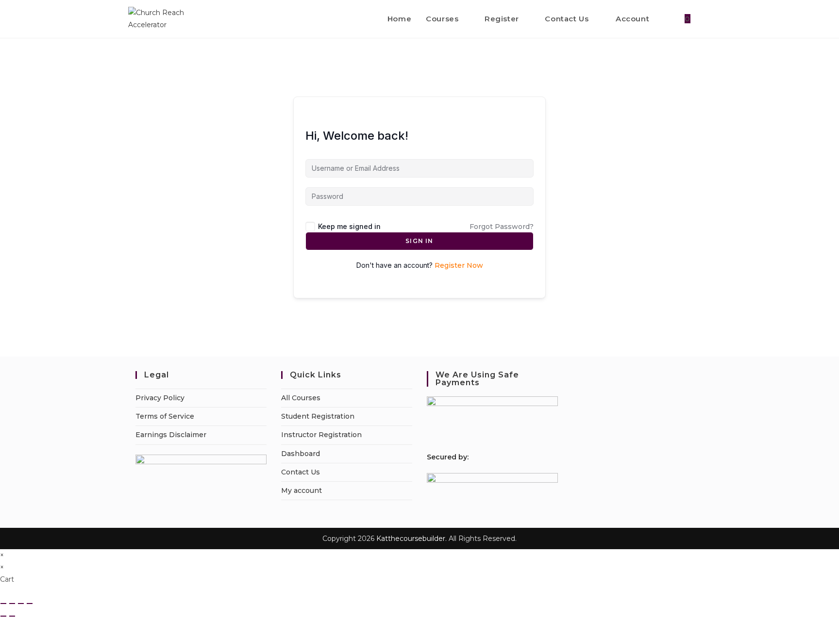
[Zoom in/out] (3, 603)
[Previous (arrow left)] (3, 616)
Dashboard (300, 453)
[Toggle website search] (708, 19)
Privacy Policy (160, 397)
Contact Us (300, 472)
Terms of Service (164, 416)
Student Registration (317, 416)
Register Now (459, 265)
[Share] (20, 603)
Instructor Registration (321, 434)
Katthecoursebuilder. (411, 538)
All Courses (300, 397)
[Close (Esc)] (29, 603)
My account (301, 490)
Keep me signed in (349, 226)
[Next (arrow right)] (12, 616)
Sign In (419, 241)
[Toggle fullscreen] (12, 603)
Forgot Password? (502, 226)
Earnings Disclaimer (170, 434)
